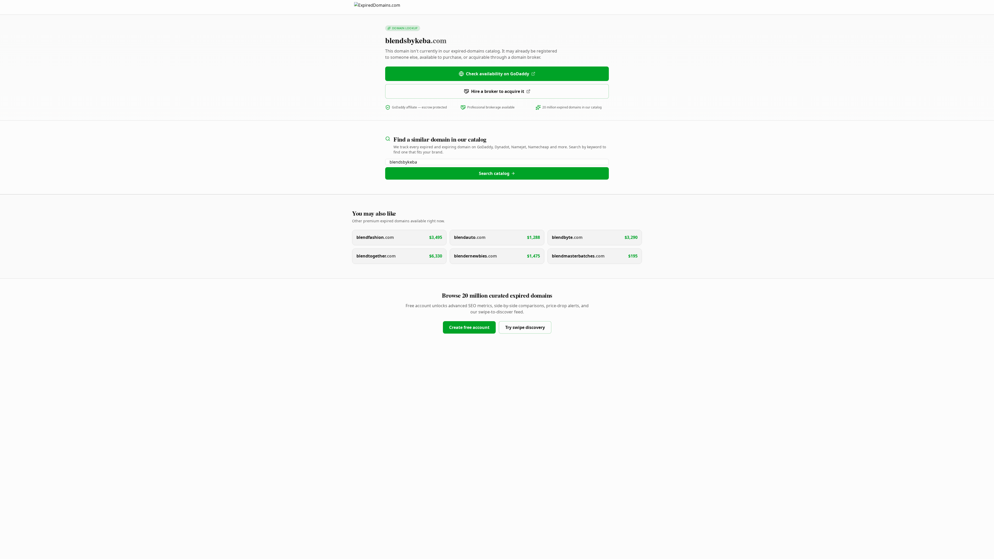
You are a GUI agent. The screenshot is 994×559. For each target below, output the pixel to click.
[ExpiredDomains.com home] (382, 7)
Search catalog (494, 173)
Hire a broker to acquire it (497, 91)
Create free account (469, 327)
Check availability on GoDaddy (497, 74)
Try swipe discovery (525, 327)
